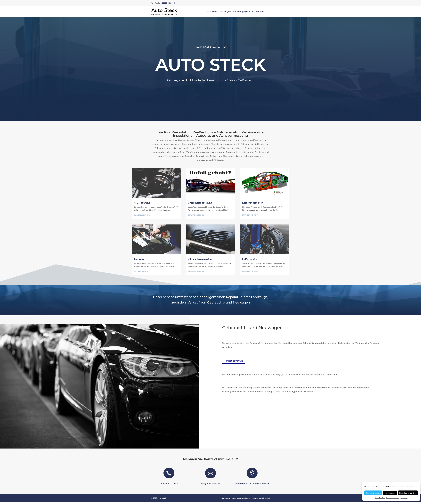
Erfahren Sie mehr (142, 215)
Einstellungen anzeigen (408, 493)
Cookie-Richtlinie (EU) (261, 498)
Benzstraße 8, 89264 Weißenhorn (252, 483)
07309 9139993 (168, 3)
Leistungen (225, 12)
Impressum (404, 498)
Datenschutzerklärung (393, 498)
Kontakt (260, 12)
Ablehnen (390, 493)
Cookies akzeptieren (373, 493)
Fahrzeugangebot (242, 12)
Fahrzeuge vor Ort (234, 360)
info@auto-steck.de (210, 483)
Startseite (212, 12)
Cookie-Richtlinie (380, 498)
